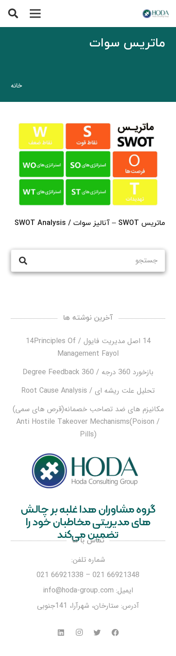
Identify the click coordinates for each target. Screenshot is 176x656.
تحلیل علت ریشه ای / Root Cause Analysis (88, 390)
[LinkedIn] (61, 633)
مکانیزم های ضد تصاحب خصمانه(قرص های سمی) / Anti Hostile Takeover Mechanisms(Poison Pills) (88, 422)
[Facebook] (115, 633)
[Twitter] (97, 633)
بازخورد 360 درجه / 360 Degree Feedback (88, 372)
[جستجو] (13, 13)
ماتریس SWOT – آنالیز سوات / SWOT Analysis (89, 223)
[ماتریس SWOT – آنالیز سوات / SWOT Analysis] (88, 164)
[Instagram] (79, 633)
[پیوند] (155, 13)
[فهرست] (35, 13)
